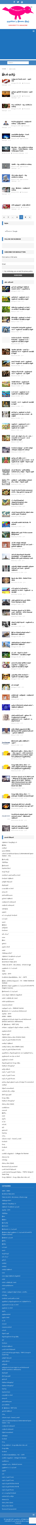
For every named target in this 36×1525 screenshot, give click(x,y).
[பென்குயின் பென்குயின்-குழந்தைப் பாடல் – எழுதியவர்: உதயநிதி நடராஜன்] (6, 330)
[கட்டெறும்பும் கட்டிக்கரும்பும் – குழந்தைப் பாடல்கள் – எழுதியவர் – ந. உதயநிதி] (6, 590)
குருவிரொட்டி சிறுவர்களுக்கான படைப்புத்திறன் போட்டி (17, 1053)
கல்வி (3, 950)
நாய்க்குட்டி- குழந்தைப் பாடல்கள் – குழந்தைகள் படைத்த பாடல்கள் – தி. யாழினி (22, 414)
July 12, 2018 (16, 166)
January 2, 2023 (17, 788)
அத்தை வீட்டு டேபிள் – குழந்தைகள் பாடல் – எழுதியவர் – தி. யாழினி (22, 372)
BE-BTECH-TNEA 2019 (9, 962)
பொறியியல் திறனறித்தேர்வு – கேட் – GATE (14, 977)
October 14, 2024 (17, 594)
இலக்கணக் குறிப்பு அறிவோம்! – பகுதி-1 (21, 742)
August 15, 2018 (17, 108)
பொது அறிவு (5, 1098)
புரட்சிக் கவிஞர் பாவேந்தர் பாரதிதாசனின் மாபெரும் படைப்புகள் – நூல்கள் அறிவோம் (22, 544)
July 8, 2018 (16, 192)
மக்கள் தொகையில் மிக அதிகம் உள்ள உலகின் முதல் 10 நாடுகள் (22, 513)
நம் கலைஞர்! (15, 685)
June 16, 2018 (16, 207)
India (3, 971)
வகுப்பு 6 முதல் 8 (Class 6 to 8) (11, 1049)
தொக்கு (4, 1133)
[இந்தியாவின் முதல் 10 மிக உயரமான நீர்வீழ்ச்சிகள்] (6, 535)
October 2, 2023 (17, 626)
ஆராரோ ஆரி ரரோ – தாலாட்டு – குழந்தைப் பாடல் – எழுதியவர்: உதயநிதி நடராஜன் (23, 351)
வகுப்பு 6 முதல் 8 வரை (8, 1078)
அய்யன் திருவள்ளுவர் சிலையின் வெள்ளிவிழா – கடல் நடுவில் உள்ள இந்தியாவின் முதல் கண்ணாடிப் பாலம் (22, 556)
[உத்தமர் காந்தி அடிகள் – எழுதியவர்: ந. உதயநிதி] (6, 624)
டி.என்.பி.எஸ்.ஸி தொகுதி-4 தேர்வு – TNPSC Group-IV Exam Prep (17, 1173)
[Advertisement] (18, 46)
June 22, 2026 (16, 375)
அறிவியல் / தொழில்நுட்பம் (9, 842)
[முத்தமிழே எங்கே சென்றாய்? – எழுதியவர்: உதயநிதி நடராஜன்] (6, 677)
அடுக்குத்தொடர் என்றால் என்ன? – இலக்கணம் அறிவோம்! (22, 643)
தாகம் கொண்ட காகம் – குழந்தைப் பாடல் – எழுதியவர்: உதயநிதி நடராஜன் (22, 362)
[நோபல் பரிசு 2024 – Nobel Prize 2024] (6, 580)
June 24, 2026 (16, 365)
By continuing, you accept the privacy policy (18, 271)
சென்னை (5, 930)
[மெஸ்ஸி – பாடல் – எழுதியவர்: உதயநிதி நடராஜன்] (6, 404)
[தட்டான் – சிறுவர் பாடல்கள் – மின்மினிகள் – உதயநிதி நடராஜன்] (6, 655)
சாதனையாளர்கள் (7, 1005)
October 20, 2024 (17, 582)
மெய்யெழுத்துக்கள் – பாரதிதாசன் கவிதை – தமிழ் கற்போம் (21, 122)
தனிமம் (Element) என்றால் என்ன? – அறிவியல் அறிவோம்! (23, 706)
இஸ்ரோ (4, 845)
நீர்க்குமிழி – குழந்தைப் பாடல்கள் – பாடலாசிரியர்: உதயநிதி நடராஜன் (21, 318)
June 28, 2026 (16, 355)
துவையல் (4, 1130)
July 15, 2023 (16, 723)
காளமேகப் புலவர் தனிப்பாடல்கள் (11, 875)
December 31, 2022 (18, 798)
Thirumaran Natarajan (18, 153)
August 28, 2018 (17, 96)
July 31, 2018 (16, 138)
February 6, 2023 (17, 759)
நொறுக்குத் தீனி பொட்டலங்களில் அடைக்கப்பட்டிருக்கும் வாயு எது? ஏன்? (22, 805)
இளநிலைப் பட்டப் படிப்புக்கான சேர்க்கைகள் (14, 1011)
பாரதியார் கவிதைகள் (8, 905)
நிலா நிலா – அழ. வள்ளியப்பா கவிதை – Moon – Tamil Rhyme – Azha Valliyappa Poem (22, 149)
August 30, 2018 (17, 83)
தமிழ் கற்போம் (6, 1069)
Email (4, 264)
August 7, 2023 (16, 679)
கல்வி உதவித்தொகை (8, 1001)
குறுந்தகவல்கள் (6, 1031)
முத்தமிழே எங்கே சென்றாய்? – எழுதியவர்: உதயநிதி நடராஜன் (20, 675)
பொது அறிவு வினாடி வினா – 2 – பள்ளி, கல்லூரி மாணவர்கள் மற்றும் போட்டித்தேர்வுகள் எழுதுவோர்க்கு (21, 766)
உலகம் (4, 922)
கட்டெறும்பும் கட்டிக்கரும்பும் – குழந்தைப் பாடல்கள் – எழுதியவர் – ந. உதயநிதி (22, 590)
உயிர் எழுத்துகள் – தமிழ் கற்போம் (21, 205)
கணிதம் (4, 848)
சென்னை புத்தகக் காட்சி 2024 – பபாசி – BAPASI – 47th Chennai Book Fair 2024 (22, 612)
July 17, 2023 (16, 709)
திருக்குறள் (5, 885)
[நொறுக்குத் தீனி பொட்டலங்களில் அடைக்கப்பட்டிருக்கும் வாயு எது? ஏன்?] (6, 806)
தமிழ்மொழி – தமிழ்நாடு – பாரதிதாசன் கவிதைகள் (23, 696)
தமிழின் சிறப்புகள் (7, 882)
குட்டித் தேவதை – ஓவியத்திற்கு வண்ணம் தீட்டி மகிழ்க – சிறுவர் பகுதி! (23, 471)
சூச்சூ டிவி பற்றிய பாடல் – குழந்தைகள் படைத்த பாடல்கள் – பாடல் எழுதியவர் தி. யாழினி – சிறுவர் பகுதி (23, 459)
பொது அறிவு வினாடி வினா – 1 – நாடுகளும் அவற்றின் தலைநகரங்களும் (23, 795)
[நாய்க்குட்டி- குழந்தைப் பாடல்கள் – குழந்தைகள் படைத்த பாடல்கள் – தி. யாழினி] (6, 414)
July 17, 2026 (16, 321)
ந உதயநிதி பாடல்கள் (8, 888)
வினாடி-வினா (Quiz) (8, 1104)
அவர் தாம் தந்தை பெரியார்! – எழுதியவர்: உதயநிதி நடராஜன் (20, 827)
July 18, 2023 (16, 699)
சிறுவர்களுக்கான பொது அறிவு (11, 1063)
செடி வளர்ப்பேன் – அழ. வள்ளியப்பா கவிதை (22, 105)
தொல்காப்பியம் (6, 868)
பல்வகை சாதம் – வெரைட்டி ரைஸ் (11, 1139)
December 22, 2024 (18, 572)
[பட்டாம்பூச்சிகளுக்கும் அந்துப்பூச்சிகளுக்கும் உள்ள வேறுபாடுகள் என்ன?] (6, 502)
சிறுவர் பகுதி (6, 1034)
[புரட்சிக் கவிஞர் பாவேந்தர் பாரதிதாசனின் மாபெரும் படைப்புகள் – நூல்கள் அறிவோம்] (6, 545)
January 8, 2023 (17, 770)
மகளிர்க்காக (5, 1107)
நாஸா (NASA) (6, 851)
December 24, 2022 (18, 830)
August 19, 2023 (17, 636)
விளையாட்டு (5, 1157)
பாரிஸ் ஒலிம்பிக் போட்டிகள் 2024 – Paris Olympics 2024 (21, 601)
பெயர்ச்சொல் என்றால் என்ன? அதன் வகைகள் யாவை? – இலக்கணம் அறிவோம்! (22, 816)
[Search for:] (18, 62)
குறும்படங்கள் (6, 947)
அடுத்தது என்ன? (7, 953)
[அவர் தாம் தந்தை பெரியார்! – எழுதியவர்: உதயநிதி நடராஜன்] (6, 828)
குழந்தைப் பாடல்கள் (7, 1059)
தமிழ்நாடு (5, 928)
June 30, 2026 (16, 343)
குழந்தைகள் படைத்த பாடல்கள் (11, 1056)
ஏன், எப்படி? (5, 934)
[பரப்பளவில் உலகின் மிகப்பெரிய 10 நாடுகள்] (6, 524)
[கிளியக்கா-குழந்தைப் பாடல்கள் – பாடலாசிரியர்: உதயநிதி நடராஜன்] (6, 309)
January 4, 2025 (17, 548)
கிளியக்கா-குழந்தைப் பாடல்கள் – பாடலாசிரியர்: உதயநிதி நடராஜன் (21, 308)
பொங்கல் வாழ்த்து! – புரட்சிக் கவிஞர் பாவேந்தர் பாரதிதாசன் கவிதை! (22, 449)
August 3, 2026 (16, 291)
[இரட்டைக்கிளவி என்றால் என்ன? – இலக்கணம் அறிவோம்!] (6, 634)
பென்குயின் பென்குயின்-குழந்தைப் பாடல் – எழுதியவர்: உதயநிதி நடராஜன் (22, 328)
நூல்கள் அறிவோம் (7, 898)
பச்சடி (3, 1136)
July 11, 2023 (16, 735)
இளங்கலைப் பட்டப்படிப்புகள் (10, 991)
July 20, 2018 (6, 153)
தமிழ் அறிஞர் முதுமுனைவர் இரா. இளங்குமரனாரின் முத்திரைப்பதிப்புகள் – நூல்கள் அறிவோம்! (22, 731)
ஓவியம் (4, 943)
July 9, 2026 (16, 331)
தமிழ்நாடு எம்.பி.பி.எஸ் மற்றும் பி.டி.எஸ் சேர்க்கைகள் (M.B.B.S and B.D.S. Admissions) (16, 1020)
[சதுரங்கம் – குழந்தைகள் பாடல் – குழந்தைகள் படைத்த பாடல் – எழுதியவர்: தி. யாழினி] (6, 426)
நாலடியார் (4, 892)
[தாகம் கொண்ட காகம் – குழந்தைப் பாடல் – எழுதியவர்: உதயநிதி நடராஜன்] (6, 364)
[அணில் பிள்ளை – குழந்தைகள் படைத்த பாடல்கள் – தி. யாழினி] (6, 384)
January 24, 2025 (17, 474)
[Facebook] (14, 2)
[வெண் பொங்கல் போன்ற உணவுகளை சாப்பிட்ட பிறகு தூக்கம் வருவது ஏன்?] (6, 492)
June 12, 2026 (16, 406)
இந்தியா (4, 925)
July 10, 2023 (16, 745)
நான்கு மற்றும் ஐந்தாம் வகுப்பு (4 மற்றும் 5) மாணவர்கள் (18, 1082)
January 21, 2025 (17, 494)
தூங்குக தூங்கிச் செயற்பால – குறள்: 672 (22, 93)
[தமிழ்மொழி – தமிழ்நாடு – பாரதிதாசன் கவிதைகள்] (6, 697)
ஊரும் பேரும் (5, 872)
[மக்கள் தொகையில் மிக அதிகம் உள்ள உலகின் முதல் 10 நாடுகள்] (6, 514)
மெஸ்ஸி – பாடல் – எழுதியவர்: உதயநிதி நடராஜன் (23, 403)
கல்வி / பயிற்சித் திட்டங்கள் (10, 998)
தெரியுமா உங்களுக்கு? (8, 1066)
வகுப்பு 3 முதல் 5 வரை (8, 1075)
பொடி (3, 1144)
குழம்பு (4, 1119)
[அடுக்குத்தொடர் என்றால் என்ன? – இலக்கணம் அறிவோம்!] (6, 645)
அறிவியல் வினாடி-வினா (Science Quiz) (13, 1037)
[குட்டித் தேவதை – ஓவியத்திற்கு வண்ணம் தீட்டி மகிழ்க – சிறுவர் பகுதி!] (6, 472)
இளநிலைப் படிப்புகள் (8, 959)
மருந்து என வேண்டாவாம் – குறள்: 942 (21, 80)
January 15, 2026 (17, 452)
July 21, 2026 (16, 311)
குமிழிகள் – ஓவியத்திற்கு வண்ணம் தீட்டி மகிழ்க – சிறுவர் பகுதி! (22, 481)
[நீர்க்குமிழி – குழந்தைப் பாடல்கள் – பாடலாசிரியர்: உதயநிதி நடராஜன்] (6, 320)
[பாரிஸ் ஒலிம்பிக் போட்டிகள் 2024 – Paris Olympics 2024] (6, 602)
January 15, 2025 (17, 516)
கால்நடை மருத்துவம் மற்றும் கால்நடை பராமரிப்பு (15, 1027)
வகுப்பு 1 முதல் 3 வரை (8, 1072)
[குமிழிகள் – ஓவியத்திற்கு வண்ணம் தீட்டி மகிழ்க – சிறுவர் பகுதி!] (6, 482)
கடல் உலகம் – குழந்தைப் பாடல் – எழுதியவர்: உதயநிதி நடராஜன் (21, 393)
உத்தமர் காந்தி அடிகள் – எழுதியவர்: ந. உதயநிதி (23, 623)
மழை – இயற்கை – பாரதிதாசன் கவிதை (21, 189)
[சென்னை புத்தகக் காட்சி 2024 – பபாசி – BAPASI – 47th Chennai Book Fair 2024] (6, 612)
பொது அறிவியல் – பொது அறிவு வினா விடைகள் (16, 1177)
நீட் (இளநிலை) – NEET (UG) (10, 1024)
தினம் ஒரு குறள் (7, 1094)
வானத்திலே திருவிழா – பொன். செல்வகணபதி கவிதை (20, 135)
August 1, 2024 (16, 604)
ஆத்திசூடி (5, 862)
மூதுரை (4, 912)
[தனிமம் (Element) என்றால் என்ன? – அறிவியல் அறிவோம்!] (6, 707)
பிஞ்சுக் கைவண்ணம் (8, 1088)
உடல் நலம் (4, 919)
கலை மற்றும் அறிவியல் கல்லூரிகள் (12, 995)
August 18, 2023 (17, 657)
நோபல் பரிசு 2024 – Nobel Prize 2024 (21, 579)
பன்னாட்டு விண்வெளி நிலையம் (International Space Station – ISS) (17, 855)
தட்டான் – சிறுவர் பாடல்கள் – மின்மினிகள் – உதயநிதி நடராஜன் (21, 653)
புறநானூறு (5, 909)
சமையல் (4, 1110)
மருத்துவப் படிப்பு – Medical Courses (13, 1008)
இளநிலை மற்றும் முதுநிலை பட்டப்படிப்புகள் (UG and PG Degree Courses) (18, 987)
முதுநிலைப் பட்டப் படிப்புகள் (9, 968)
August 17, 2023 (17, 669)
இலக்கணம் (5, 865)
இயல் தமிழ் (5, 859)
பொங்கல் (4, 1141)
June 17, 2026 (16, 386)
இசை (3, 940)
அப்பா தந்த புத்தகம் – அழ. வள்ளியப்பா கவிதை (19, 176)
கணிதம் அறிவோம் (7, 1043)
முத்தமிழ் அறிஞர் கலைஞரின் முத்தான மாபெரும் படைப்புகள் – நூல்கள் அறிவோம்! (23, 568)
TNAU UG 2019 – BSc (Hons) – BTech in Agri (16, 965)
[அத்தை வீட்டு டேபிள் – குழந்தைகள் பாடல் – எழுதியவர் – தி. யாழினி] (6, 374)
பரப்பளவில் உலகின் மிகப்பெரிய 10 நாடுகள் (21, 523)
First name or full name (9, 257)
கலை (3, 937)
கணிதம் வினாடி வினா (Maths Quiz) (13, 1047)
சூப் (3, 1127)
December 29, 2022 (18, 808)
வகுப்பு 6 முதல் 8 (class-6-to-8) (11, 1040)
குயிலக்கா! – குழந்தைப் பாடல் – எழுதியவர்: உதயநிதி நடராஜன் (21, 298)
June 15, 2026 (16, 396)
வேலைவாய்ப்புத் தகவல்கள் (10, 1166)
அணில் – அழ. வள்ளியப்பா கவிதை (22, 164)
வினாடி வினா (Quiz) (8, 1163)
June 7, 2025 (16, 464)
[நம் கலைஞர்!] (6, 687)
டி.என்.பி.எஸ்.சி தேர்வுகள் (9, 1169)
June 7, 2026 (16, 430)
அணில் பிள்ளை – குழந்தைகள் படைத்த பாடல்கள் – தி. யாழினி (21, 382)
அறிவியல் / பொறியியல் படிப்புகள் (11, 956)
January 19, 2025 (17, 506)
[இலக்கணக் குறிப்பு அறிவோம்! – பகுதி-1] (6, 743)
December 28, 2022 (18, 820)
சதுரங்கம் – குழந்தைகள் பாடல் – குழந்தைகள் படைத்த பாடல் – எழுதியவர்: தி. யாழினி (21, 426)
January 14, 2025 (17, 536)
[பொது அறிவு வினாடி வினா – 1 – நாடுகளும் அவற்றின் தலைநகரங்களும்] (6, 796)
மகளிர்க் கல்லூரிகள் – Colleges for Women (15, 1153)
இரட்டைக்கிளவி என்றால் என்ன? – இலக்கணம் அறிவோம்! (21, 633)
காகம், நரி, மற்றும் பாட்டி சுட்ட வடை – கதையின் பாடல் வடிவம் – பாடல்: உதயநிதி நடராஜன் (22, 437)
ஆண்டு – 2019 (6, 974)
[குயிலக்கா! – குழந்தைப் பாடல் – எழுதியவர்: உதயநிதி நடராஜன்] (6, 299)
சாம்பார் (4, 1124)
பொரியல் (4, 1147)
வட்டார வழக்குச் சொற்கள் (9, 915)
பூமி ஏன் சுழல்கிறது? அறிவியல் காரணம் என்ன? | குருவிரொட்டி (21, 288)
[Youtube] (22, 2)
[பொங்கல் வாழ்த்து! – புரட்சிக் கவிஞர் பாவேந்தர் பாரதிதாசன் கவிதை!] (6, 450)
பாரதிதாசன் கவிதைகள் (9, 902)
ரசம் (3, 1150)
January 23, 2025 (17, 484)
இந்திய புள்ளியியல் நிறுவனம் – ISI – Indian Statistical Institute (18, 982)
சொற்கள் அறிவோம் (7, 878)
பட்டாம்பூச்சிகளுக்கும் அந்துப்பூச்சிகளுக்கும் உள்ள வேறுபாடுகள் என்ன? (19, 502)
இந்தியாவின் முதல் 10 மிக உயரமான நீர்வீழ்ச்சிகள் (22, 533)
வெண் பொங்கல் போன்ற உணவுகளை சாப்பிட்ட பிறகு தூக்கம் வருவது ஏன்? (22, 491)
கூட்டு (3, 1121)
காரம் (3, 1116)
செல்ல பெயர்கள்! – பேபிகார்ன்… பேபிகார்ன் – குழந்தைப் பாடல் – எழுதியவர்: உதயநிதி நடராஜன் (21, 339)
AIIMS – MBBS (7, 1016)
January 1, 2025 (17, 560)
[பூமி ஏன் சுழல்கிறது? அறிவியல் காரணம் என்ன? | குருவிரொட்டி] (6, 289)
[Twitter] (18, 2)
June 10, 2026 (16, 418)
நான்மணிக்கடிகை (7, 895)
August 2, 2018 (16, 125)
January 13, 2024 (17, 616)
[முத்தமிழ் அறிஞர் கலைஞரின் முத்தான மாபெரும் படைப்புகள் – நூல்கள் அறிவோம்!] (6, 568)
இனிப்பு (4, 1113)
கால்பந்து (4, 1160)
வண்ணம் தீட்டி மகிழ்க (8, 1091)
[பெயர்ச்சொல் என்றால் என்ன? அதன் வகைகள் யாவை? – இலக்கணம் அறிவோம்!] (6, 816)
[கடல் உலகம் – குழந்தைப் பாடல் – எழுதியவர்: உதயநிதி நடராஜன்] (6, 394)
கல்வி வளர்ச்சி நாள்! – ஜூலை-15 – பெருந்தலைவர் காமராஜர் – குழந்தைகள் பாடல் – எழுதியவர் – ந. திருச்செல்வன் (22, 718)
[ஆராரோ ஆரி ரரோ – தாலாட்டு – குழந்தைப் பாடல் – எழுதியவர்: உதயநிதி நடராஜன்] (6, 352)
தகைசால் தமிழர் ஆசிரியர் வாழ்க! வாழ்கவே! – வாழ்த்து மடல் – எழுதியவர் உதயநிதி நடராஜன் (21, 664)
